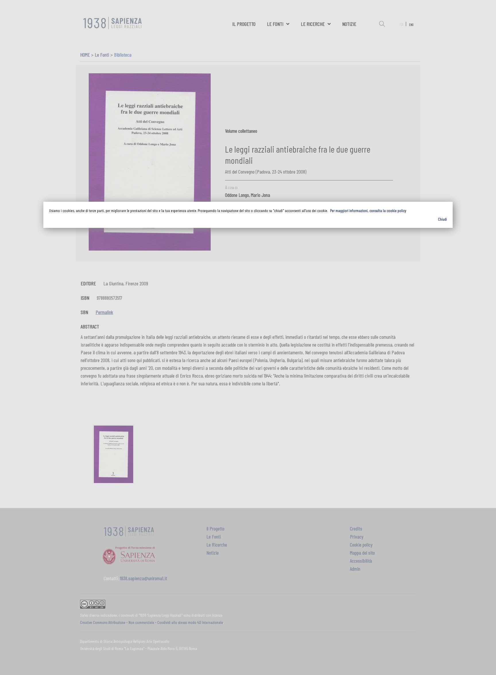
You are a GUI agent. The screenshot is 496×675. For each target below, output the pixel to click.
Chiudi (442, 219)
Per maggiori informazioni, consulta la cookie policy (368, 210)
